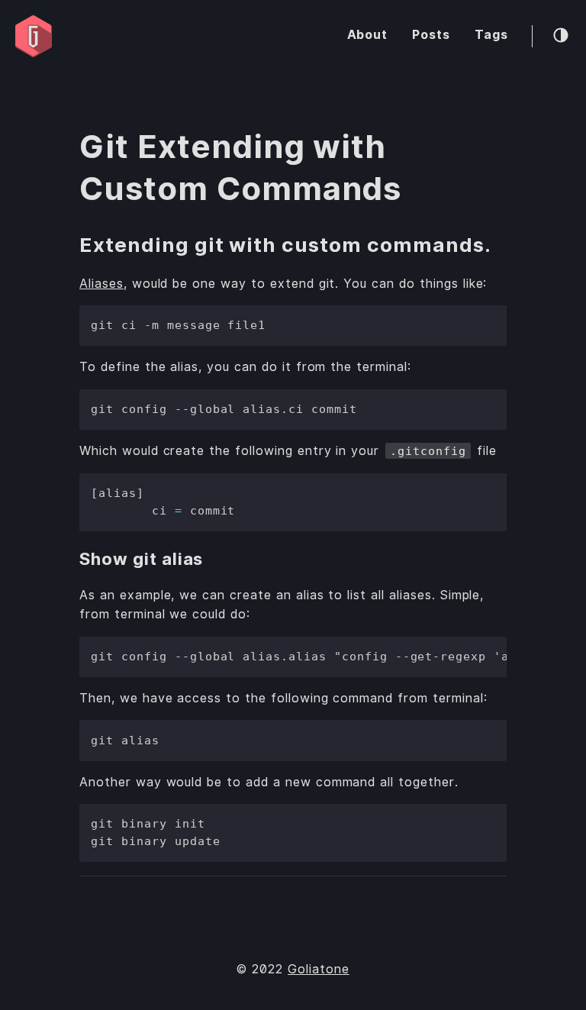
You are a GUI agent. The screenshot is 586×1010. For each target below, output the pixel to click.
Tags (491, 34)
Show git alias (141, 559)
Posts (431, 34)
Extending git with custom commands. (285, 245)
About (367, 34)
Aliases (101, 283)
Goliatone (318, 969)
